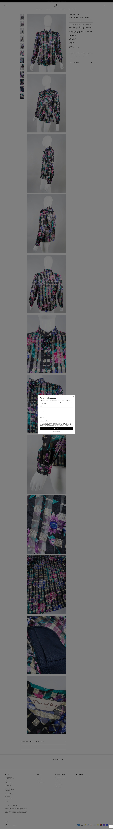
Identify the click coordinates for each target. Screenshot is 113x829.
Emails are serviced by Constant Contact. (62, 425)
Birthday (41, 417)
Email (41, 406)
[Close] (73, 396)
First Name (42, 411)
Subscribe (56, 428)
